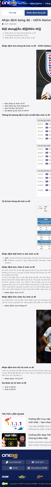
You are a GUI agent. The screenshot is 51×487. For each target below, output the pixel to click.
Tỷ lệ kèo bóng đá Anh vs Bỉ (16, 35)
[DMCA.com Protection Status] (5, 483)
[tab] (12, 13)
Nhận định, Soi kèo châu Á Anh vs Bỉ (20, 38)
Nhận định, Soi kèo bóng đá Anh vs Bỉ (20, 33)
